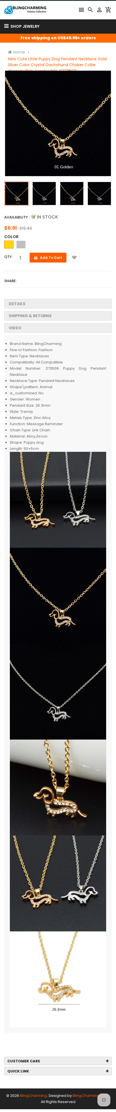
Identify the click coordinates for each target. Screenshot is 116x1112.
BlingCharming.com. (91, 1095)
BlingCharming (33, 1095)
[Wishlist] (74, 258)
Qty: (8, 256)
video (15, 328)
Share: (10, 281)
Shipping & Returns (30, 316)
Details (17, 304)
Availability (16, 217)
